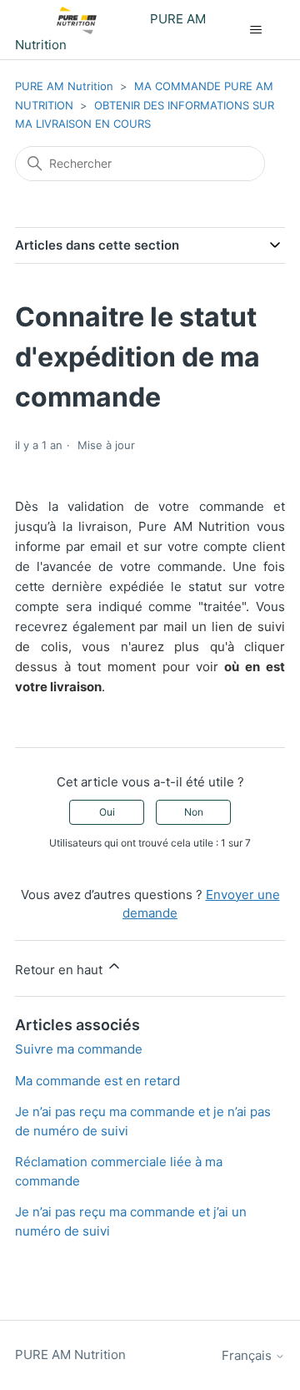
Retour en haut (60, 970)
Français (248, 1355)
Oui (107, 812)
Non (193, 812)
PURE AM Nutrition (64, 86)
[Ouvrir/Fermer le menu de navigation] (255, 30)
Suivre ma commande (78, 1049)
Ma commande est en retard (97, 1081)
